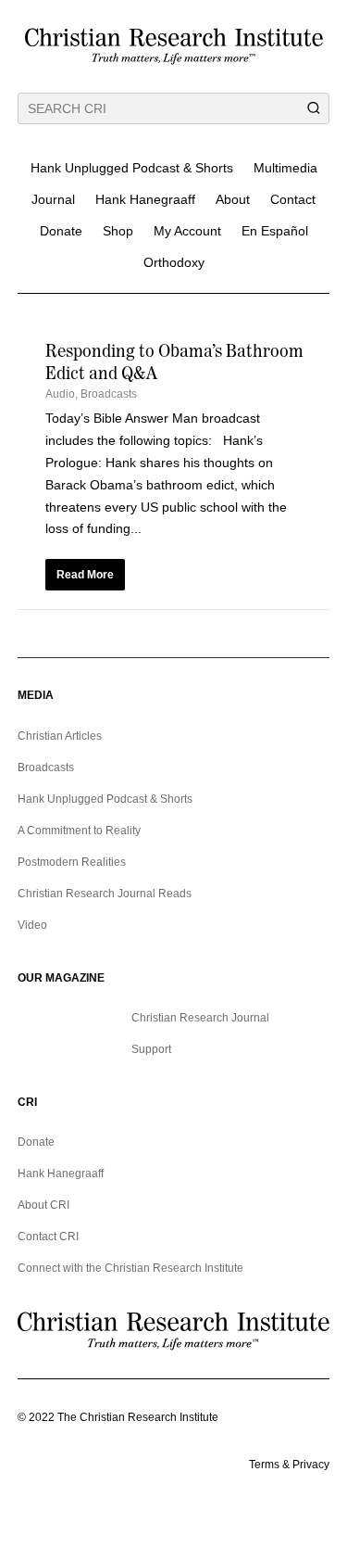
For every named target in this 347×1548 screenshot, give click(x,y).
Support (151, 1049)
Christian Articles (60, 736)
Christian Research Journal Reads (105, 893)
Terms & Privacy (289, 1464)
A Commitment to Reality (79, 830)
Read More (85, 574)
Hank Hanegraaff (145, 199)
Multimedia (285, 167)
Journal (53, 199)
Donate (61, 230)
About (233, 199)
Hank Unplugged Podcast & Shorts (132, 167)
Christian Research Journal (200, 1017)
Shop (118, 230)
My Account (187, 230)
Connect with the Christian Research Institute (130, 1268)
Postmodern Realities (72, 862)
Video (32, 925)
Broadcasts (109, 393)
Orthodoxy (173, 262)
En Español (275, 230)
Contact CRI (48, 1236)
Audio (60, 393)
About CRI (43, 1205)
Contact (293, 199)
